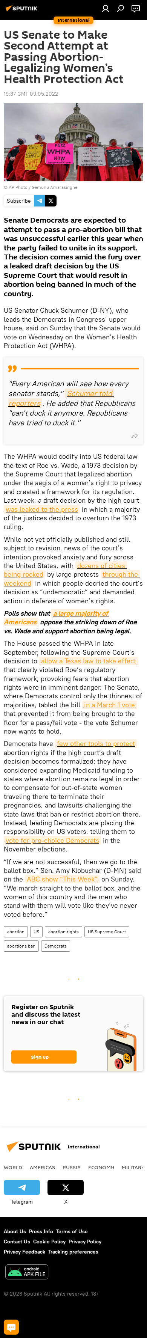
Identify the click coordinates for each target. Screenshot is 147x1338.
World (13, 1167)
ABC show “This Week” (62, 879)
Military (133, 1167)
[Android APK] (26, 1272)
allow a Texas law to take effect (88, 661)
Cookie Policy (49, 1241)
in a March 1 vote (109, 705)
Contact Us (17, 1241)
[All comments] (11, 1327)
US (36, 931)
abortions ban (21, 946)
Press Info (41, 1231)
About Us (15, 1231)
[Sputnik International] (22, 11)
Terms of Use (72, 1231)
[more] (134, 435)
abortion (15, 931)
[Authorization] (105, 8)
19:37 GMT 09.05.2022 (31, 93)
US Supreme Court (107, 931)
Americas (42, 1167)
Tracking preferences (73, 1251)
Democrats (55, 946)
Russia (72, 1167)
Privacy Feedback (24, 1251)
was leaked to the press (42, 509)
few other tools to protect (96, 743)
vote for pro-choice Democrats (52, 840)
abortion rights (63, 931)
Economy (101, 1167)
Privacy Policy (85, 1241)
